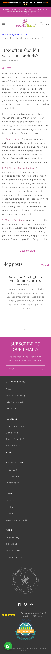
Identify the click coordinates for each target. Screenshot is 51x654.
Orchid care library (15, 426)
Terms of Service (14, 557)
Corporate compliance (16, 520)
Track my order (13, 476)
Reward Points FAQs (16, 439)
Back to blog (27, 250)
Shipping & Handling (15, 395)
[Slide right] (32, 330)
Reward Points (13, 483)
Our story (10, 500)
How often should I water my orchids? (23, 38)
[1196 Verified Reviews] (25, 640)
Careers (9, 513)
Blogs (8, 452)
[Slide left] (19, 330)
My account (11, 470)
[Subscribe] (42, 368)
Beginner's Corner (19, 34)
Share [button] (8, 68)
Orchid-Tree (14, 648)
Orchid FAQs (12, 433)
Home (5, 34)
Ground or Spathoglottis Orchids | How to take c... (25, 278)
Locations (10, 507)
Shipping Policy (13, 550)
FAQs (8, 389)
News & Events (13, 445)
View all (45, 265)
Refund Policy (12, 544)
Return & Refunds (14, 402)
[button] (3, 23)
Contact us (11, 408)
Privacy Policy (12, 538)
